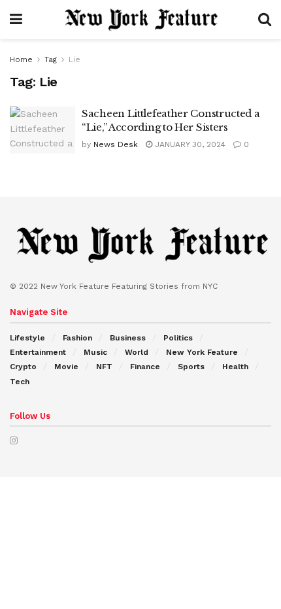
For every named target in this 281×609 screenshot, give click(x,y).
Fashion (77, 337)
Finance (145, 366)
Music (95, 352)
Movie (66, 366)
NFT (104, 366)
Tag (50, 59)
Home (21, 59)
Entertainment (38, 352)
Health (235, 366)
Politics (178, 337)
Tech (19, 381)
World (136, 352)
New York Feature (202, 352)
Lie (74, 59)
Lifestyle (27, 337)
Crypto (23, 366)
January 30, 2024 (188, 144)
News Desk (115, 144)
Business (128, 337)
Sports (191, 366)
